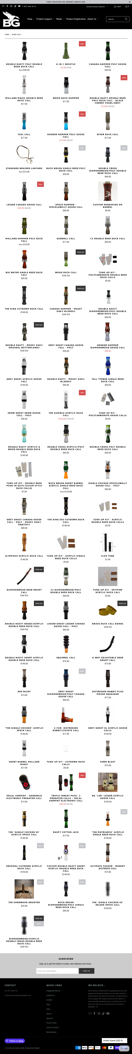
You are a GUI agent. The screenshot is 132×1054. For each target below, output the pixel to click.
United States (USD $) (95, 7)
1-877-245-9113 (29, 6)
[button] (31, 19)
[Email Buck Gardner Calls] (3, 6)
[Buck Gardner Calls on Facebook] (7, 6)
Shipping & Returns (53, 991)
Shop (48, 1004)
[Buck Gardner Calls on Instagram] (11, 6)
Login (119, 6)
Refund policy (51, 1032)
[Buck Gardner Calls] (11, 19)
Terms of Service (52, 1027)
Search (49, 1014)
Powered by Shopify (32, 1048)
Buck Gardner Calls (17, 1048)
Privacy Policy (51, 1023)
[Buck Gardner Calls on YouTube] (19, 6)
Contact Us (50, 995)
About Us (49, 1018)
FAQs (48, 1009)
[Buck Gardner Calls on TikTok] (15, 6)
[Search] (126, 19)
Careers (49, 1000)
